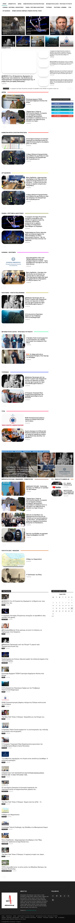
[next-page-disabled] (55, 499)
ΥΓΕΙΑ (69, 7)
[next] (71, 88)
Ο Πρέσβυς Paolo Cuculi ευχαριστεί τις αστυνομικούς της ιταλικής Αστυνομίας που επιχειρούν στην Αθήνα (37, 340)
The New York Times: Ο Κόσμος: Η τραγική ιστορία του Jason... (23, 854)
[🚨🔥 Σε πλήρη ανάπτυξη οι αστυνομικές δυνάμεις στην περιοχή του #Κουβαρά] (13, 357)
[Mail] (65, 1)
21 (65, 608)
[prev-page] (2, 127)
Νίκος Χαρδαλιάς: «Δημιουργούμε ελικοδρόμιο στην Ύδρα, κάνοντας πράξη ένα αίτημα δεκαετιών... (22, 841)
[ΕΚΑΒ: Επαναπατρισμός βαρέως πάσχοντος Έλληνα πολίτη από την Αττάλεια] (66, 41)
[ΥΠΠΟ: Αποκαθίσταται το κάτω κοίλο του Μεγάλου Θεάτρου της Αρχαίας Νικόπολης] (25, 862)
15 (68, 605)
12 (59, 605)
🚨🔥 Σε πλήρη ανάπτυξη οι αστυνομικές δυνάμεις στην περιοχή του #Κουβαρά (37, 355)
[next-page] (5, 127)
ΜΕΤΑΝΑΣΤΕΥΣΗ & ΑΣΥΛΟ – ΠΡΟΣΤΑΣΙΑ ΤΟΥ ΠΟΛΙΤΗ (59, 3)
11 (56, 605)
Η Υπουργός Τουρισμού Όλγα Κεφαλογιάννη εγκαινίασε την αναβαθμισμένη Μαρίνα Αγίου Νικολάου (34, 395)
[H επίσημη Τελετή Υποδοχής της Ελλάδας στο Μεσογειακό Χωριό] (25, 822)
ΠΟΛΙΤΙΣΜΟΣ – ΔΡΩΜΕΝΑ (60, 7)
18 (56, 608)
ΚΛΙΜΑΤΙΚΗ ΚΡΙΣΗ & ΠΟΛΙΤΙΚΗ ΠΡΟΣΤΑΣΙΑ (33, 3)
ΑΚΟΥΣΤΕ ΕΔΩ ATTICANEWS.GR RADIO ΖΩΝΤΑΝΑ (69, 492)
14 (65, 605)
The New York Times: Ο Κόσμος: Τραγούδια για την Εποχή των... (23, 717)
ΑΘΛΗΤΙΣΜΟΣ (29, 28)
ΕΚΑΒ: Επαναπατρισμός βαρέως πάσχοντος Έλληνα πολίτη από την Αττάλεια (34, 419)
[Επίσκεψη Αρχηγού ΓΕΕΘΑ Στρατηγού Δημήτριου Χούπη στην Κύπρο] (37, 41)
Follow (70, 106)
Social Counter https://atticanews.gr (61, 99)
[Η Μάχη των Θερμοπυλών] (13, 560)
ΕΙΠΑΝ (4, 42)
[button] (58, 1)
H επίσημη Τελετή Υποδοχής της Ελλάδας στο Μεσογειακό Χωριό (25, 827)
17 (53, 608)
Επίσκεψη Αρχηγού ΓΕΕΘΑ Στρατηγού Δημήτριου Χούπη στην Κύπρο (36, 100)
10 (53, 605)
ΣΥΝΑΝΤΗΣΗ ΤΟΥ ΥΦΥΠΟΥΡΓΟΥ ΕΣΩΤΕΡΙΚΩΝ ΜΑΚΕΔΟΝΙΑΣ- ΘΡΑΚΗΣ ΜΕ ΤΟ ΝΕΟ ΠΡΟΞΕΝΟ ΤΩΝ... (23, 774)
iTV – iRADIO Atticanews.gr (68, 484)
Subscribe (70, 115)
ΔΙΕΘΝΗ (4, 28)
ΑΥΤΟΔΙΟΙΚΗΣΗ (6, 10)
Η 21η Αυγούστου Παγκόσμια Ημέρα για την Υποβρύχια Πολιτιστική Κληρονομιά (34, 315)
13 (62, 605)
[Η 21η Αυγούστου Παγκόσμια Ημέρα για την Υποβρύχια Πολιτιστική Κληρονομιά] (52, 41)
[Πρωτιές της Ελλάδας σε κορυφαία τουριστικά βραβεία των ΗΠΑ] (13, 535)
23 (71, 608)
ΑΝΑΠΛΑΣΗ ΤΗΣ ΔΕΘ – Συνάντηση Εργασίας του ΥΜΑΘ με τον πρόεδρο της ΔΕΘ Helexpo (37, 487)
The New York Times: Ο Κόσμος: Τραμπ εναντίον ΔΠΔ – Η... (22, 802)
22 (68, 608)
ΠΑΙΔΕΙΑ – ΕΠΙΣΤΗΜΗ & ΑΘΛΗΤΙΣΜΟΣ (35, 7)
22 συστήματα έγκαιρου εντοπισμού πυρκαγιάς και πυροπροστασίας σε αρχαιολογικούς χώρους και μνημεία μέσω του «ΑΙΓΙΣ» (37, 141)
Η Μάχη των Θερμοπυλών (34, 559)
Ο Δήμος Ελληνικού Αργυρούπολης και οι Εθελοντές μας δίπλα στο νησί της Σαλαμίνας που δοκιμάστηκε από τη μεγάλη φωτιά (37, 156)
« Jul (52, 616)
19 (59, 608)
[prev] (69, 88)
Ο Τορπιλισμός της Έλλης (34, 574)
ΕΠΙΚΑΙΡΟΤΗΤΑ (12, 3)
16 (71, 605)
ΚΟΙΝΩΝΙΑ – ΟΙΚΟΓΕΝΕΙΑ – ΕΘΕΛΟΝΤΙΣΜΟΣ (13, 7)
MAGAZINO (4, 816)
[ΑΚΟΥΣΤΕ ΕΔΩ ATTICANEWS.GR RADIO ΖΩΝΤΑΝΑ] (56, 493)
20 (62, 608)
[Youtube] (72, 1)
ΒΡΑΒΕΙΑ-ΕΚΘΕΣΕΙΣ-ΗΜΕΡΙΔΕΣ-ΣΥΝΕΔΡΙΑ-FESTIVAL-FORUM (27, 10)
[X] (70, 1)
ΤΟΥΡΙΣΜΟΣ (49, 7)
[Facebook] (60, 1)
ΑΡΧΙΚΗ (4, 3)
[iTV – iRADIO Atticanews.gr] (56, 485)
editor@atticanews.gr (31, 910)
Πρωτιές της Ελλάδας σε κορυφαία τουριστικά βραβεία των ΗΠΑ (37, 534)
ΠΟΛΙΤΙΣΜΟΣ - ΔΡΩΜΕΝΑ (6, 870)
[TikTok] (67, 1)
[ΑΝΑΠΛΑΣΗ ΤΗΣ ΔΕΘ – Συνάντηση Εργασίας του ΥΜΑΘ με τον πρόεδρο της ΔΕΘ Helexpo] (13, 489)
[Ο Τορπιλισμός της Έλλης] (13, 576)
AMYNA (19, 3)
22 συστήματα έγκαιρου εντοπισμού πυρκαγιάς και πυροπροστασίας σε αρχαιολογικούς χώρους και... (19, 788)
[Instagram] (63, 1)
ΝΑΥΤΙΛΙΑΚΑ (4, 747)
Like (71, 103)
